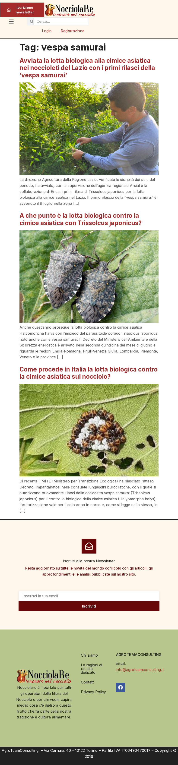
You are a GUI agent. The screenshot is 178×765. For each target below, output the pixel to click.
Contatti (87, 682)
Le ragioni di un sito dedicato (91, 669)
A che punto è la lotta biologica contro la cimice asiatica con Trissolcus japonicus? (80, 219)
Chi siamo (89, 655)
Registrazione (72, 30)
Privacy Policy (93, 691)
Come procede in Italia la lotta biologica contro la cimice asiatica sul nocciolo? (88, 373)
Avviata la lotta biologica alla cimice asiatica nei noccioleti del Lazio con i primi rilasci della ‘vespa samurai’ (87, 68)
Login (46, 30)
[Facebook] (120, 687)
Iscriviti (89, 606)
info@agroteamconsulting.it (140, 669)
